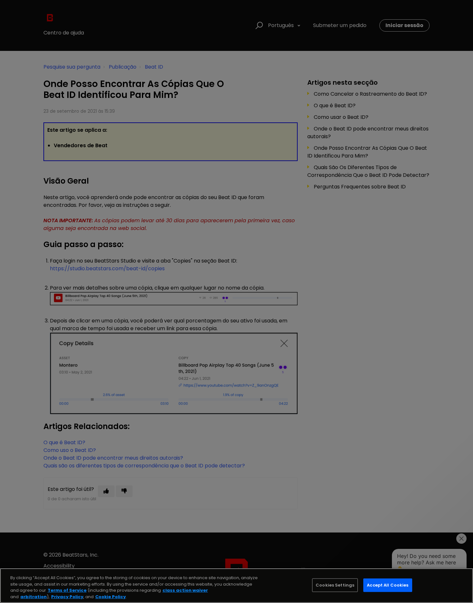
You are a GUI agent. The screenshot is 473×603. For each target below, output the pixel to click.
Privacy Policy (67, 596)
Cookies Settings (335, 585)
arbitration (33, 596)
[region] (236, 585)
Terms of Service (67, 590)
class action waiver (185, 590)
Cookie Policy (110, 596)
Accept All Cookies (387, 585)
